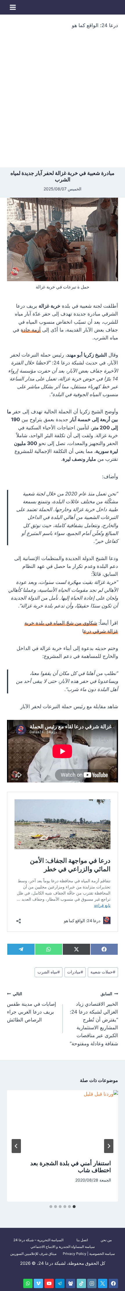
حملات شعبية (102, 972)
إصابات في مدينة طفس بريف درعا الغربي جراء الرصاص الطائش (31, 1007)
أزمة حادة (31, 330)
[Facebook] (113, 1283)
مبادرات (75, 972)
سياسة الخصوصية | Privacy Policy (89, 1253)
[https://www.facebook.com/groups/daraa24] (70, 1283)
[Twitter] (102, 1283)
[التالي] (16, 1146)
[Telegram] (60, 1283)
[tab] (74, 1206)
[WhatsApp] (28, 1283)
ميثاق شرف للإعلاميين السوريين (33, 1253)
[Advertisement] (62, 101)
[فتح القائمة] (13, 7)
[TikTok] (81, 1283)
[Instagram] (92, 1283)
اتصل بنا (82, 1240)
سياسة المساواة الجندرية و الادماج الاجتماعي (63, 1246)
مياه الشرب (49, 972)
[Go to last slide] (108, 1146)
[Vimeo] (38, 1283)
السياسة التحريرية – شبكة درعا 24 (38, 1240)
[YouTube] (49, 1283)
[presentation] (62, 1121)
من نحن (106, 1240)
